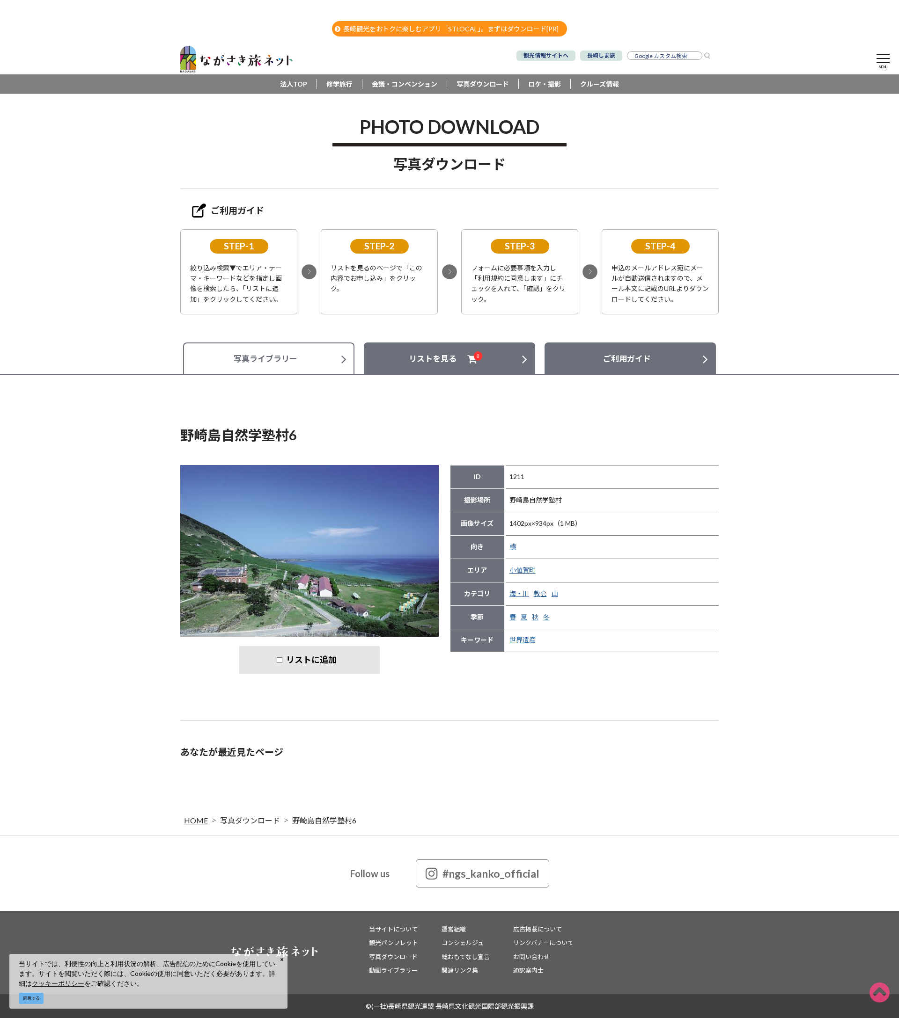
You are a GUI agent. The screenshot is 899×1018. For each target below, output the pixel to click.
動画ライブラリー (393, 970)
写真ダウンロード (483, 84)
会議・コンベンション (404, 84)
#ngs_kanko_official (490, 873)
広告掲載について (537, 929)
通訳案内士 (528, 970)
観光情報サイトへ (545, 55)
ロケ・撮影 (544, 84)
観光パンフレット (393, 942)
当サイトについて (393, 929)
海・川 (519, 593)
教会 (540, 593)
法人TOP (293, 84)
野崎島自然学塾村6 (324, 820)
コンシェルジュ (463, 942)
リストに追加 (311, 659)
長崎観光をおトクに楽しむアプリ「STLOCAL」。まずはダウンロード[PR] (451, 29)
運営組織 (454, 929)
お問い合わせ (531, 956)
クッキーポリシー (58, 983)
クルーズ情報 (599, 84)
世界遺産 (522, 640)
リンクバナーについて (543, 942)
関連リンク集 (460, 970)
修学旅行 (339, 84)
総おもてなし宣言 (466, 956)
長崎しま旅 (601, 55)
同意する (31, 998)
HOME (196, 820)
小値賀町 (522, 570)
